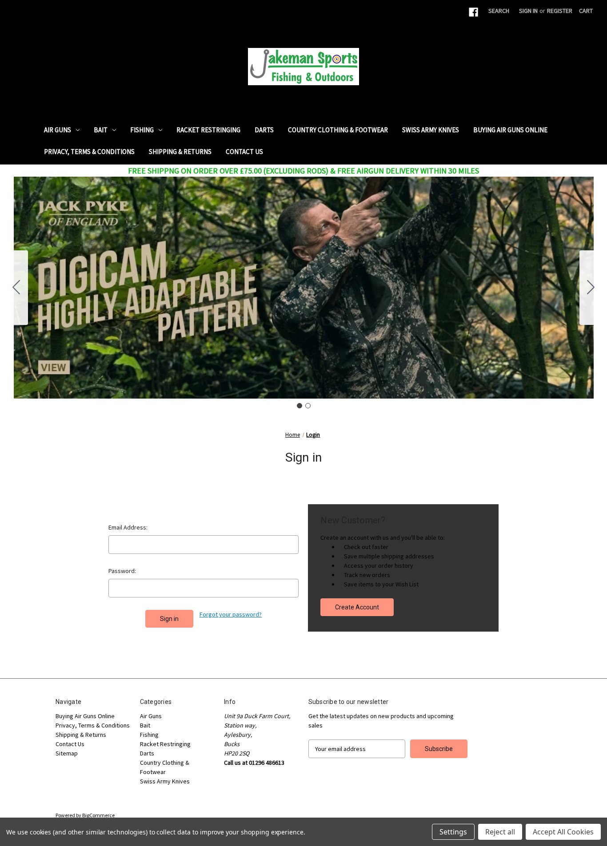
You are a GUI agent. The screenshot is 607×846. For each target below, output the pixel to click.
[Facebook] (473, 12)
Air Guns (57, 130)
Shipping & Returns (180, 151)
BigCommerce (98, 815)
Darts (264, 130)
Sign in (528, 11)
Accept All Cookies (563, 832)
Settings (453, 832)
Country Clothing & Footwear (338, 130)
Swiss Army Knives (430, 130)
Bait (101, 130)
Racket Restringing (208, 130)
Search (498, 11)
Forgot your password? (231, 614)
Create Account (357, 607)
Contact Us (244, 151)
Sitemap (67, 753)
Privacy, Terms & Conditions (89, 151)
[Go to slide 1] (299, 405)
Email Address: (128, 527)
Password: (122, 571)
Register (559, 11)
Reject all (500, 832)
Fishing (142, 130)
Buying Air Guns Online (510, 130)
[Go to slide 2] (16, 287)
